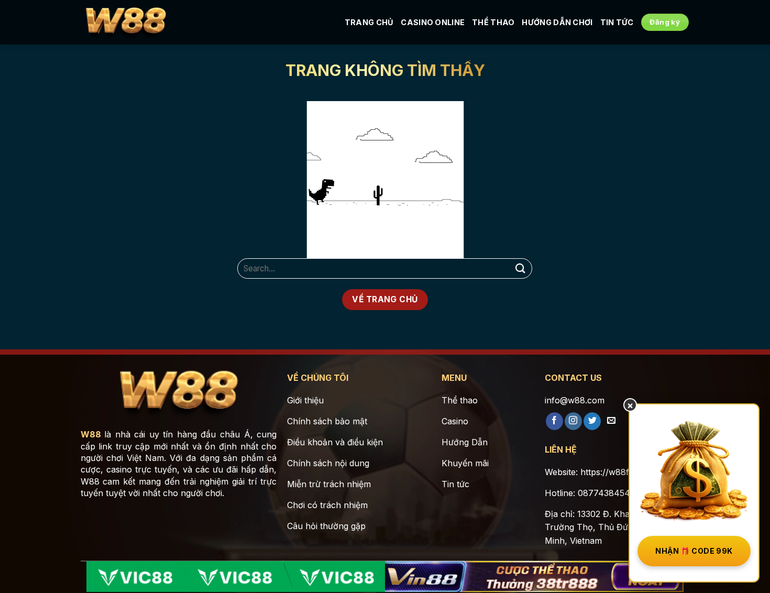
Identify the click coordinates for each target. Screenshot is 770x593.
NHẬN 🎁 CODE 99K (693, 550)
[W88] (125, 22)
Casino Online (433, 22)
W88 (91, 434)
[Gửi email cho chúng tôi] (611, 421)
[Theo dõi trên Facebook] (554, 421)
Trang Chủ (369, 22)
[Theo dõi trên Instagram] (573, 421)
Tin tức (617, 22)
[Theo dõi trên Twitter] (592, 421)
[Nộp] (520, 268)
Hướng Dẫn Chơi (557, 22)
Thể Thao (493, 22)
